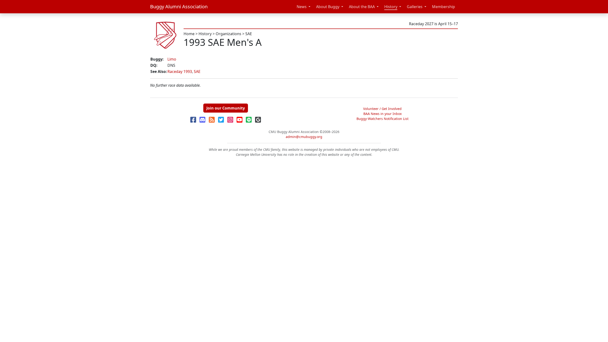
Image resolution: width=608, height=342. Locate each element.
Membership (443, 6)
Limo (171, 59)
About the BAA (362, 6)
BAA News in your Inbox (382, 113)
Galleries (415, 6)
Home (189, 33)
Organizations (228, 33)
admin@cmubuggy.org (304, 136)
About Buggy (327, 6)
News (302, 6)
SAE (248, 33)
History (390, 6)
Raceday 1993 (179, 71)
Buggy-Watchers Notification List (382, 118)
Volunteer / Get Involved (382, 108)
